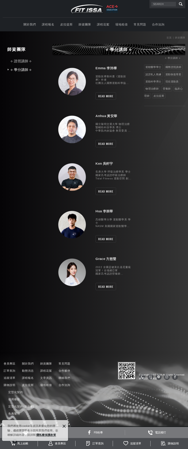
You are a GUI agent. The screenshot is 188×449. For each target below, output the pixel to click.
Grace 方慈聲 (92, 272)
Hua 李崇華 (92, 224)
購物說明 (10, 385)
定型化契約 (15, 392)
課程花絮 (103, 24)
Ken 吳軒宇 (92, 177)
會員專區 (10, 363)
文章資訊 (46, 377)
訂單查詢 (10, 370)
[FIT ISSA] (94, 9)
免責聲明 (14, 413)
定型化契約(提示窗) (21, 406)
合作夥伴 (64, 370)
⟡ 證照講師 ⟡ (21, 61)
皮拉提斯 (66, 24)
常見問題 (140, 24)
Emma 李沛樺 (92, 81)
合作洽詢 (158, 24)
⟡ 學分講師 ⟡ (21, 70)
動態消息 (28, 370)
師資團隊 (85, 24)
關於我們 (30, 24)
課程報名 (48, 24)
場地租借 (121, 24)
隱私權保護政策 (46, 434)
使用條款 (14, 399)
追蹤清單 (10, 377)
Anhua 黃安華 (92, 129)
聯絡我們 (64, 377)
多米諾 (153, 378)
